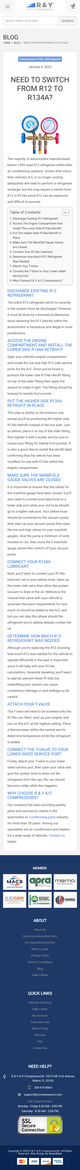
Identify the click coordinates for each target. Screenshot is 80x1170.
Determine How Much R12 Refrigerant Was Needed (37, 259)
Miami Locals (40, 949)
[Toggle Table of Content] (63, 212)
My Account (40, 1015)
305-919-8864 (43, 1087)
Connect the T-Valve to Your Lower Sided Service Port (39, 273)
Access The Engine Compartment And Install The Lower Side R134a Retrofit (38, 225)
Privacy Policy (40, 955)
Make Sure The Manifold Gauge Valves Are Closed (38, 244)
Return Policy (40, 1028)
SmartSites (55, 1153)
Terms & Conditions (40, 962)
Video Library (40, 975)
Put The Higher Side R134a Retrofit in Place (37, 235)
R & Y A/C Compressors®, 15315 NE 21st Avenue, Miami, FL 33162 (43, 1078)
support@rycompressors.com (43, 1094)
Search (68, 21)
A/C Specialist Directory (40, 942)
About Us (40, 929)
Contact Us (40, 1048)
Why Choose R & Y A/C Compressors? (37, 280)
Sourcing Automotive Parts (40, 936)
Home (6, 42)
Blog (40, 968)
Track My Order (40, 1022)
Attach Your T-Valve (25, 266)
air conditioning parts (40, 817)
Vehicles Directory (40, 1002)
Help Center (39, 1009)
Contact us (57, 835)
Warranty (40, 1035)
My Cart (73, 6)
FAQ (39, 1041)
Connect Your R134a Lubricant (33, 252)
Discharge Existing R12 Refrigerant (35, 218)
